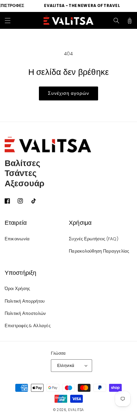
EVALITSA (76, 410)
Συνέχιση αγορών (68, 93)
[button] (7, 20)
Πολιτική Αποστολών (25, 313)
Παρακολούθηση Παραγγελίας (99, 251)
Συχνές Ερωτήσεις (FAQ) (93, 239)
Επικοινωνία (17, 239)
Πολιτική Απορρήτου (25, 301)
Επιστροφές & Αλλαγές (28, 325)
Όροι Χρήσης (17, 288)
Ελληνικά (65, 365)
